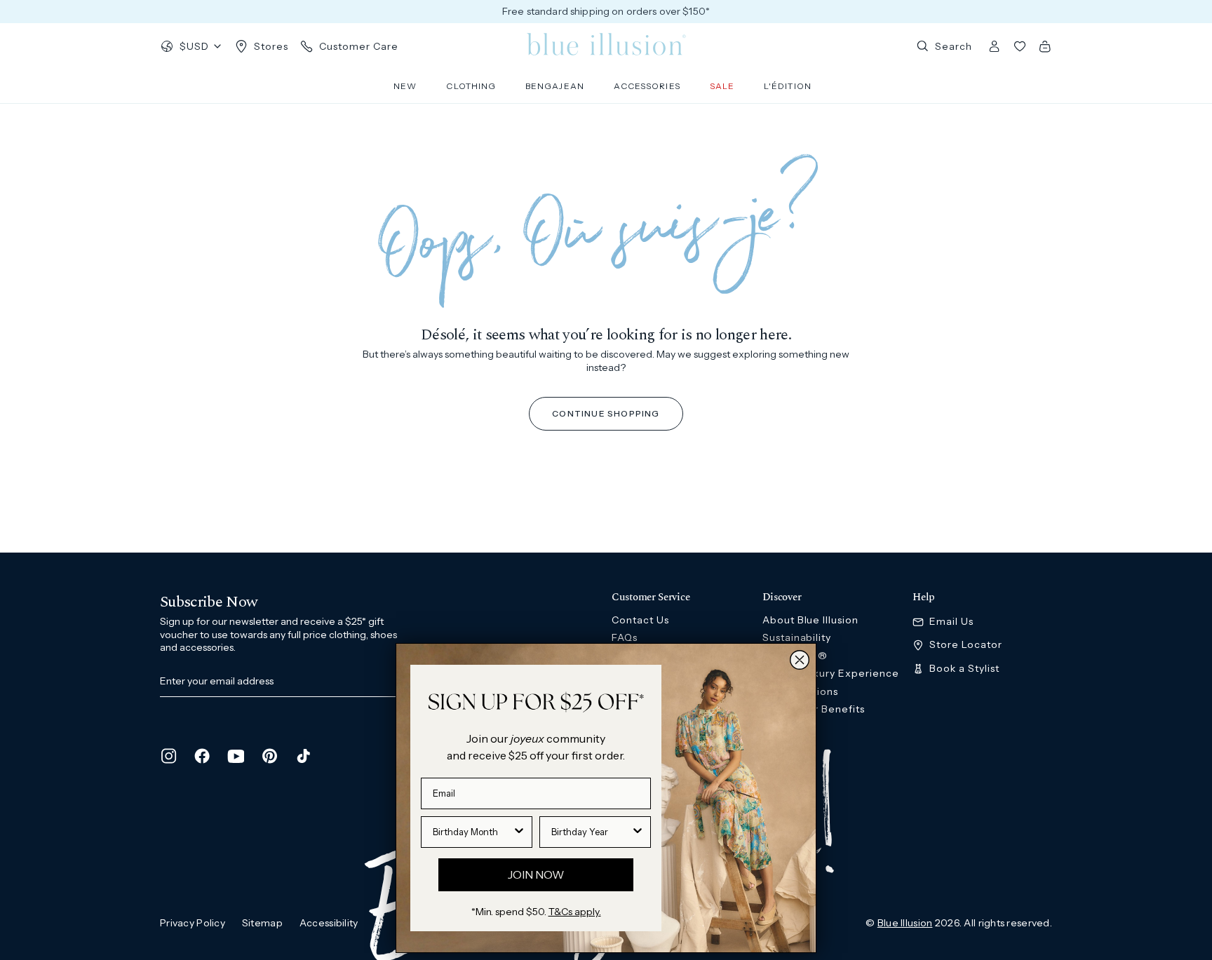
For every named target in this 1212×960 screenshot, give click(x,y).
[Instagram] (168, 756)
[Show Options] (519, 832)
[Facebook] (202, 756)
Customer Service (650, 597)
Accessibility (328, 923)
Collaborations (800, 691)
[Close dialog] (799, 660)
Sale (722, 86)
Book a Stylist (964, 669)
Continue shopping (605, 413)
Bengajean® (795, 655)
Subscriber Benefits (814, 709)
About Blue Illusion (810, 620)
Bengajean (554, 86)
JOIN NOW (536, 874)
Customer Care (358, 46)
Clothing (471, 86)
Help (924, 597)
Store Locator (965, 645)
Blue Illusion (905, 923)
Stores (271, 46)
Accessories (647, 86)
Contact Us (640, 620)
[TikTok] (303, 756)
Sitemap (262, 923)
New (405, 86)
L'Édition (788, 86)
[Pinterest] (269, 756)
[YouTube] (235, 756)
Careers (783, 727)
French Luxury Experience (831, 673)
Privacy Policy (192, 923)
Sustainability (797, 637)
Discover (782, 597)
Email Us (951, 622)
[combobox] (472, 832)
